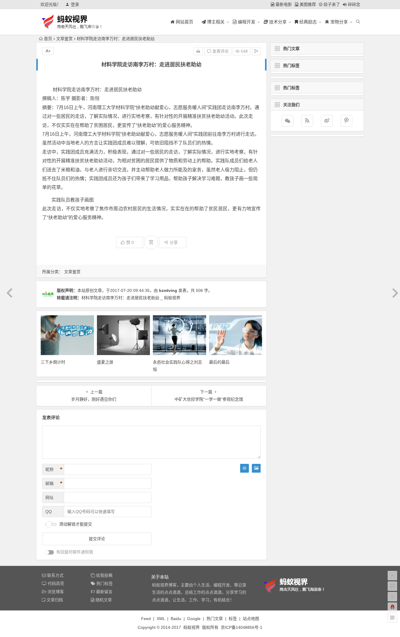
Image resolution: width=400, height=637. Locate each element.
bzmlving (168, 290)
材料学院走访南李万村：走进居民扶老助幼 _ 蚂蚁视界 (130, 297)
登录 (75, 4)
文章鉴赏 (64, 38)
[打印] (198, 51)
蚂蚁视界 (191, 627)
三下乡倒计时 (53, 362)
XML (161, 618)
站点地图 (251, 618)
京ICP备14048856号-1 (241, 627)
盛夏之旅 (105, 362)
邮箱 (53, 483)
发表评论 (220, 51)
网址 (49, 497)
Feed (146, 618)
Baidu (176, 618)
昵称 (53, 469)
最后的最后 (219, 362)
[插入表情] (244, 468)
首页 (48, 38)
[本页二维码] (392, 617)
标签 (233, 618)
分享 (174, 242)
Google (194, 618)
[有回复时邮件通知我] (49, 552)
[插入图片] (256, 468)
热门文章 (214, 618)
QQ (48, 511)
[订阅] (307, 121)
